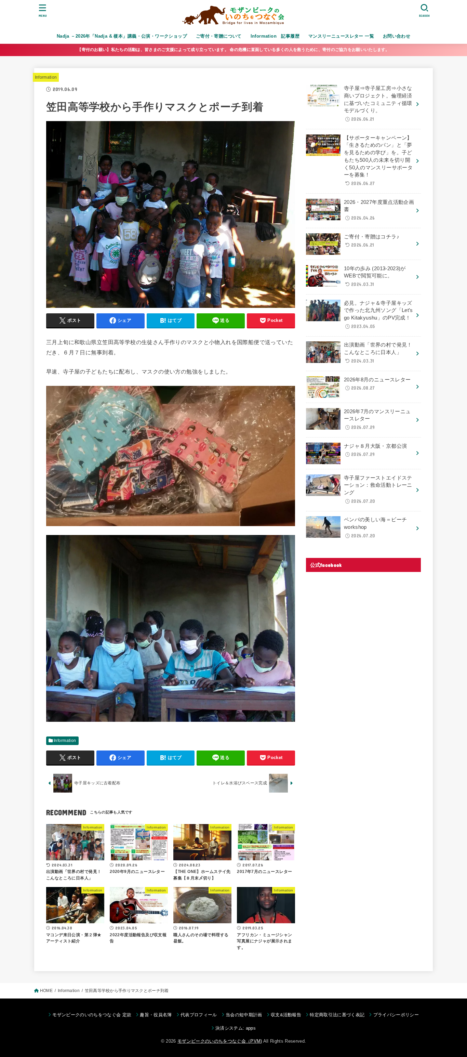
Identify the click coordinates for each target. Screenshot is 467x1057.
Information (46, 77)
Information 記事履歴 (275, 36)
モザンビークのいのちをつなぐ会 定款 (91, 1014)
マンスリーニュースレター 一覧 (341, 36)
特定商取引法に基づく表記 (337, 1014)
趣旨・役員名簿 (156, 1014)
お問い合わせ (396, 36)
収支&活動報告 (286, 1014)
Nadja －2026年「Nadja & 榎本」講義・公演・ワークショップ (122, 36)
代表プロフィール (199, 1014)
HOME (46, 991)
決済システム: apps (235, 1028)
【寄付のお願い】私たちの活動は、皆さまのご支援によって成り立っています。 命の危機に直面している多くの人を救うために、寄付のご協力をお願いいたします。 (233, 49)
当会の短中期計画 (244, 1014)
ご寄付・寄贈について (219, 36)
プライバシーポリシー (396, 1014)
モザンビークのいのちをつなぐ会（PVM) (219, 1041)
